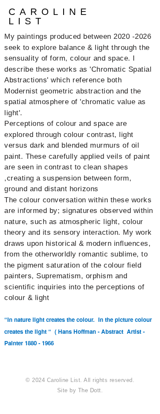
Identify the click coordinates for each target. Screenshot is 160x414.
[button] (154, 16)
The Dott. (90, 390)
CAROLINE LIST (50, 16)
